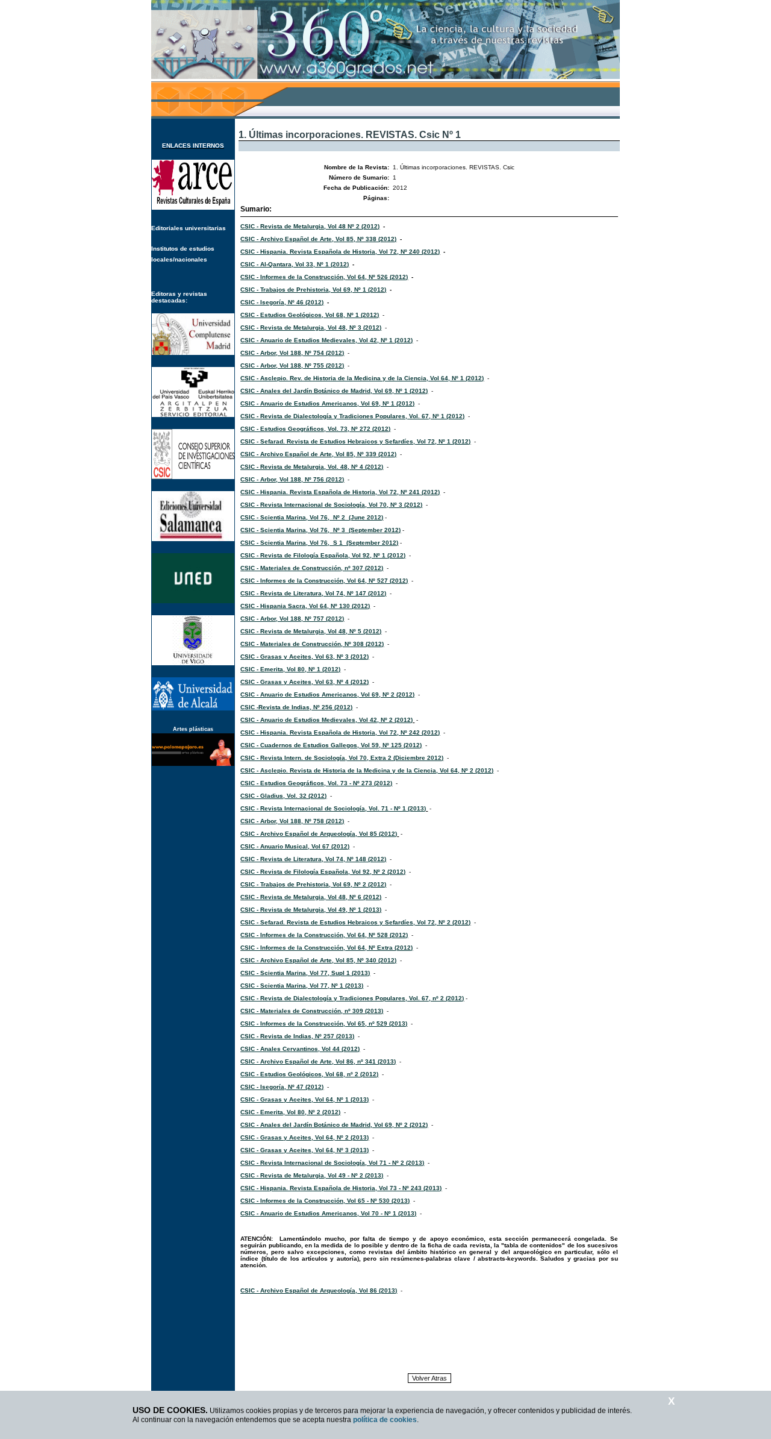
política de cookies (385, 1419)
